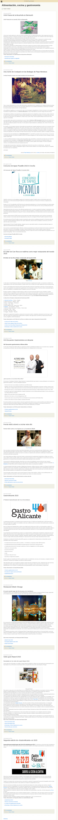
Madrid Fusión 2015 (9, 635)
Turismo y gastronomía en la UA (11, 407)
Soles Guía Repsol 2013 (10, 717)
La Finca (52, 783)
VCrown (29, 443)
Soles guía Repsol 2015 (12, 652)
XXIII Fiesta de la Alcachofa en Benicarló (18, 15)
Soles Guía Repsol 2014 (10, 715)
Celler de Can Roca (8, 298)
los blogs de (26, 1)
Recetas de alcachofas (9, 56)
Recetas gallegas (8, 236)
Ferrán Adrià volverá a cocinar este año (18, 423)
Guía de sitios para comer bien (11, 720)
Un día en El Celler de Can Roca (11, 320)
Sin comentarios (8, 61)
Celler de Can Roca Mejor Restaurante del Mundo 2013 (16, 323)
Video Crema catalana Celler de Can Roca (13, 321)
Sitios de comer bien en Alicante (11, 795)
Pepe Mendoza (27, 152)
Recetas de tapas (8, 238)
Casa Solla (35, 692)
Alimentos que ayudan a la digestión (12, 58)
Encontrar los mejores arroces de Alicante (13, 567)
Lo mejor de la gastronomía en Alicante (12, 797)
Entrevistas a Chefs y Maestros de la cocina (13, 718)
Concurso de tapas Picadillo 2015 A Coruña (19, 166)
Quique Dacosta (19, 696)
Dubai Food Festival (9, 638)
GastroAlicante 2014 (9, 568)
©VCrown (30, 279)
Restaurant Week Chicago (13, 582)
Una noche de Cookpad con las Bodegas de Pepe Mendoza (25, 72)
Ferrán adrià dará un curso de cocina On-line (14, 477)
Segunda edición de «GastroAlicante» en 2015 (20, 734)
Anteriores (6, 812)
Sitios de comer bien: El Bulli (10, 475)
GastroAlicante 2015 (11, 491)
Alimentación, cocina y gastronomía (21, 5)
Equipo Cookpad (7, 8)
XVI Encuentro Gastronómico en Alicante (18, 338)
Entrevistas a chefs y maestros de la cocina (13, 325)
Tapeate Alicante (8, 409)
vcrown (38, 152)
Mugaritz (6, 305)
